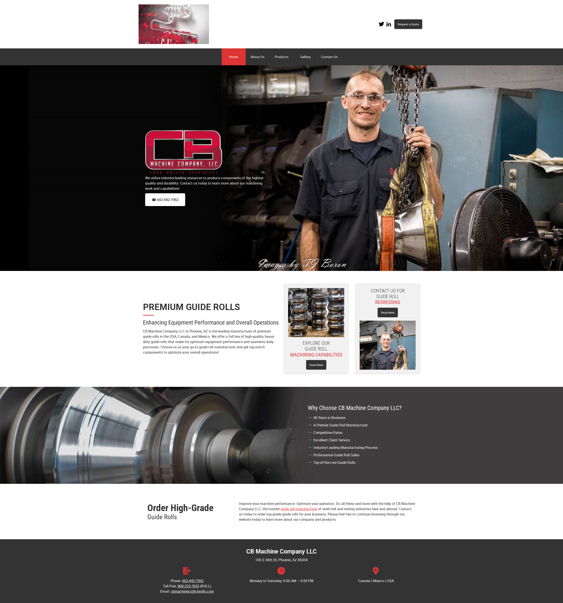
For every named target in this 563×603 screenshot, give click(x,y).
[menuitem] (233, 56)
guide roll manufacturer (298, 508)
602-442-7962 (193, 580)
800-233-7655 (188, 586)
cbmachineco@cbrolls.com (192, 591)
